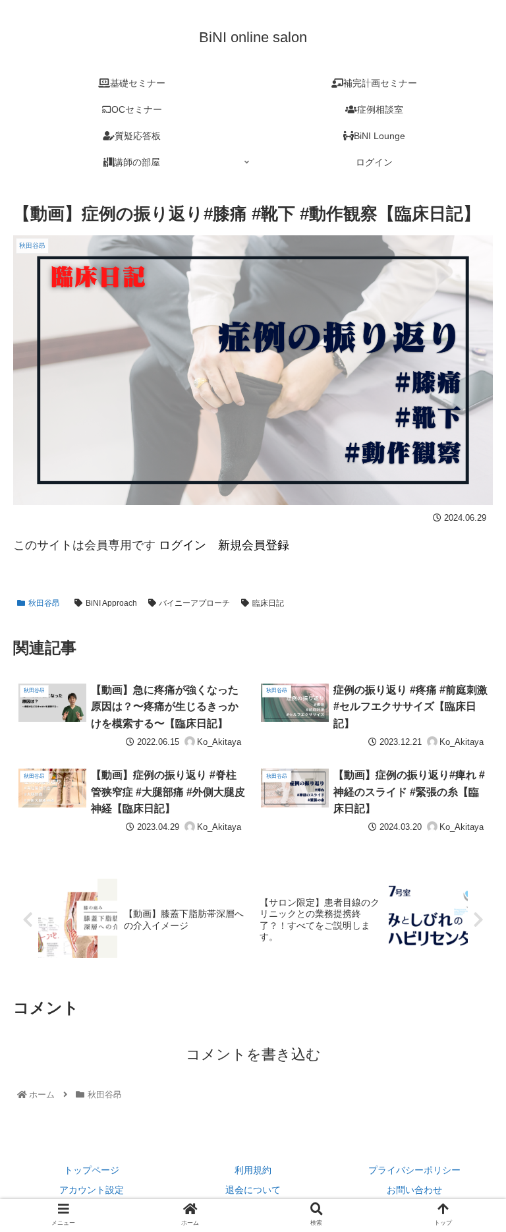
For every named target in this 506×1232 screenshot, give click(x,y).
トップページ (91, 1170)
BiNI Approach (111, 603)
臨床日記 (268, 603)
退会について (253, 1190)
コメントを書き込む (253, 1054)
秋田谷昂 (44, 603)
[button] (467, 1106)
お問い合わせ (414, 1190)
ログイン (180, 545)
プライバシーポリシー (414, 1170)
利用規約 (253, 1170)
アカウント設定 (91, 1190)
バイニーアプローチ (194, 603)
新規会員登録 (253, 545)
